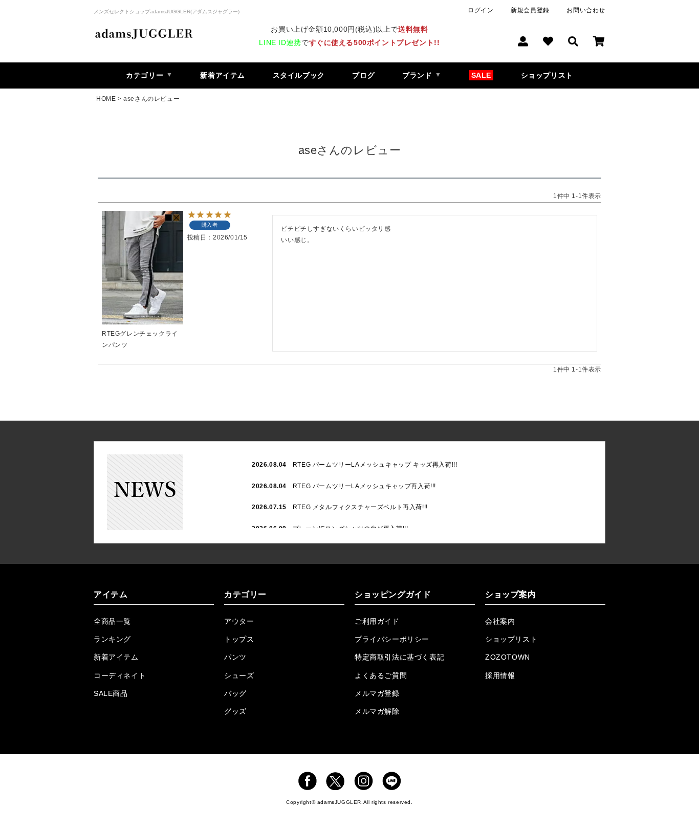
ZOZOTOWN (507, 657)
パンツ (235, 657)
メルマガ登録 (377, 693)
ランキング (112, 639)
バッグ (235, 693)
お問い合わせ (585, 10)
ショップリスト (547, 75)
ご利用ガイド (377, 621)
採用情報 (500, 675)
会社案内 (500, 621)
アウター (239, 621)
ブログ (363, 75)
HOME (106, 98)
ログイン (480, 10)
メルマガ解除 (377, 711)
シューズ (239, 675)
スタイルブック (299, 75)
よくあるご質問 (381, 675)
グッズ (235, 711)
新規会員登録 (530, 10)
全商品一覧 (112, 621)
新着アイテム (222, 75)
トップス (239, 639)
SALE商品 (111, 693)
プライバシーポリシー (392, 639)
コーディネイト (120, 675)
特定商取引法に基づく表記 (399, 657)
